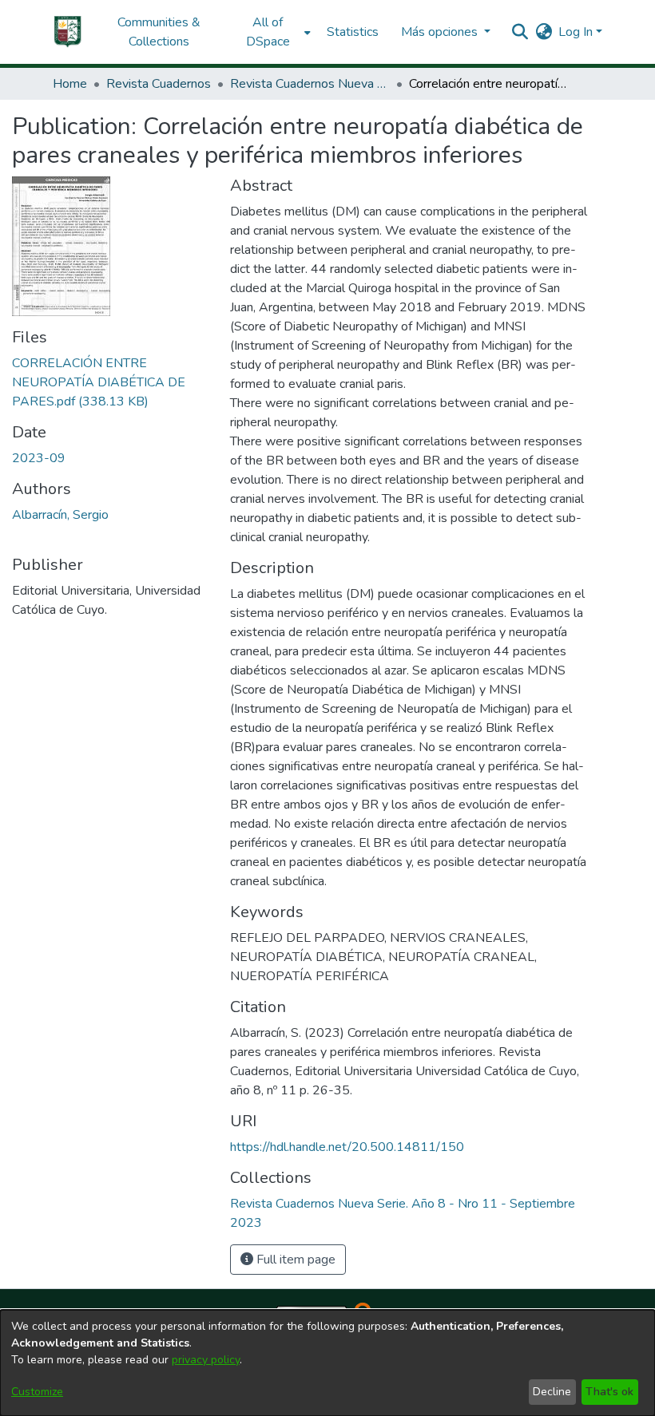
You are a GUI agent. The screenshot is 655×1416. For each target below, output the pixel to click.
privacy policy (206, 1359)
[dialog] (327, 1363)
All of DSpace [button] (268, 32)
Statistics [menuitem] (353, 32)
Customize (37, 1391)
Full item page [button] (294, 1259)
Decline (552, 1391)
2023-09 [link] (39, 458)
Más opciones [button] (441, 32)
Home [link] (70, 84)
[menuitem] (273, 32)
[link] (98, 382)
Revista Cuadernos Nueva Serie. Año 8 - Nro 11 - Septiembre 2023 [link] (310, 84)
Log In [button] (577, 32)
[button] (68, 32)
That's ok (609, 1391)
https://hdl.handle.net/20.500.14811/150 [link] (347, 1147)
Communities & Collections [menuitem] (158, 32)
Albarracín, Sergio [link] (60, 515)
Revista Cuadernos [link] (158, 84)
